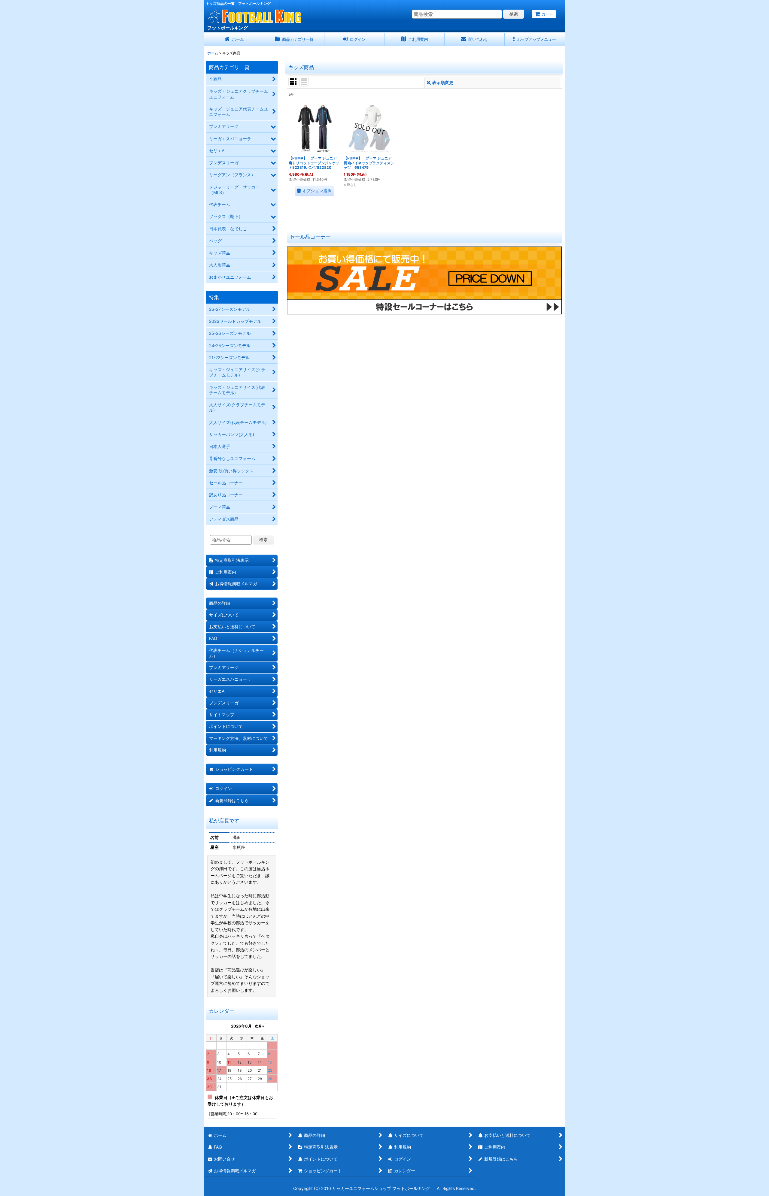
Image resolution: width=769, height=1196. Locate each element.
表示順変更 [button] (442, 82)
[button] (535, 39)
